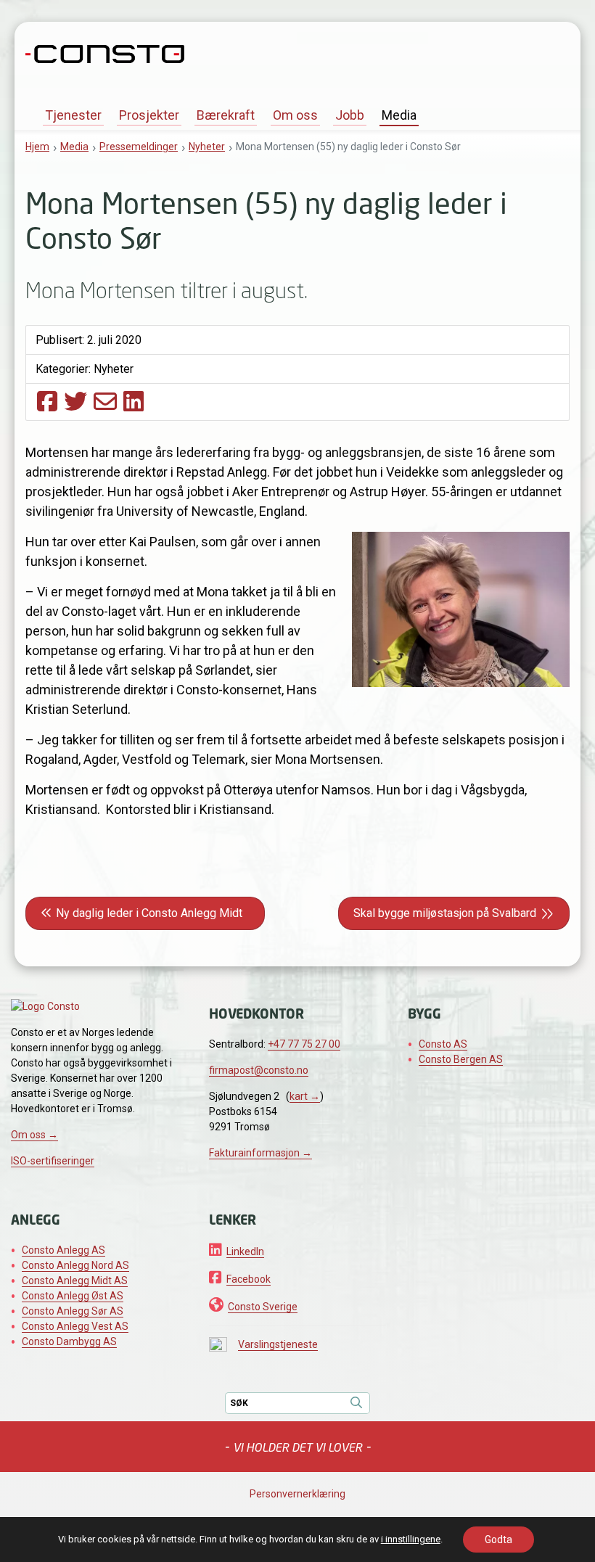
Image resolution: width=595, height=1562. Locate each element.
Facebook (248, 1279)
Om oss (295, 115)
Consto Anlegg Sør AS (72, 1311)
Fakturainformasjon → (260, 1153)
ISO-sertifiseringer (52, 1161)
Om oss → (34, 1134)
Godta (498, 1539)
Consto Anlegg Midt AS (75, 1280)
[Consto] (104, 52)
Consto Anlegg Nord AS (75, 1265)
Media (399, 115)
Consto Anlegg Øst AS (72, 1296)
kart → (305, 1096)
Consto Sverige (263, 1306)
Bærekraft (226, 115)
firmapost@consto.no (258, 1070)
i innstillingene (410, 1539)
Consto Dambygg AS (69, 1341)
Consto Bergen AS (461, 1059)
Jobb (349, 115)
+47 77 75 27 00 (304, 1044)
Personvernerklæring (297, 1494)
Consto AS (443, 1044)
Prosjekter (149, 115)
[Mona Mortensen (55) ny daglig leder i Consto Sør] (47, 401)
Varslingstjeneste (278, 1344)
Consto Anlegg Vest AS (75, 1326)
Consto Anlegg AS (63, 1250)
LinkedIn (245, 1251)
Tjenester (73, 115)
